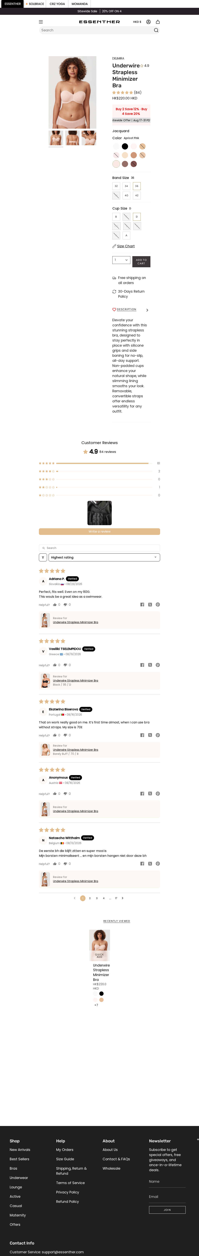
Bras (13, 1168)
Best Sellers (19, 1159)
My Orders (64, 1149)
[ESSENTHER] (12, 4)
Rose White (95, 1000)
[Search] (156, 30)
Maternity (18, 1215)
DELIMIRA (118, 58)
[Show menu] (41, 22)
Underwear (19, 1177)
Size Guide (65, 1159)
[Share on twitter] (150, 605)
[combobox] (96, 30)
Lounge (16, 1187)
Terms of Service (70, 1183)
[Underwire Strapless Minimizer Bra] (99, 945)
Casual (16, 1206)
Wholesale (111, 1168)
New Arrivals (20, 1149)
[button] (123, 92)
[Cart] (157, 22)
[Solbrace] (35, 4)
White (95, 993)
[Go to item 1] (99, 513)
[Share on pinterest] (157, 605)
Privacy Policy (67, 1192)
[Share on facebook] (142, 605)
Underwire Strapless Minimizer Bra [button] (75, 622)
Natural (101, 1000)
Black (101, 993)
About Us (110, 1149)
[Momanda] (79, 4)
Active (15, 1196)
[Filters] (43, 557)
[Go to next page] (123, 898)
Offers (15, 1224)
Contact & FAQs (116, 1159)
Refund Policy (67, 1201)
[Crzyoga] (57, 4)
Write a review (100, 531)
